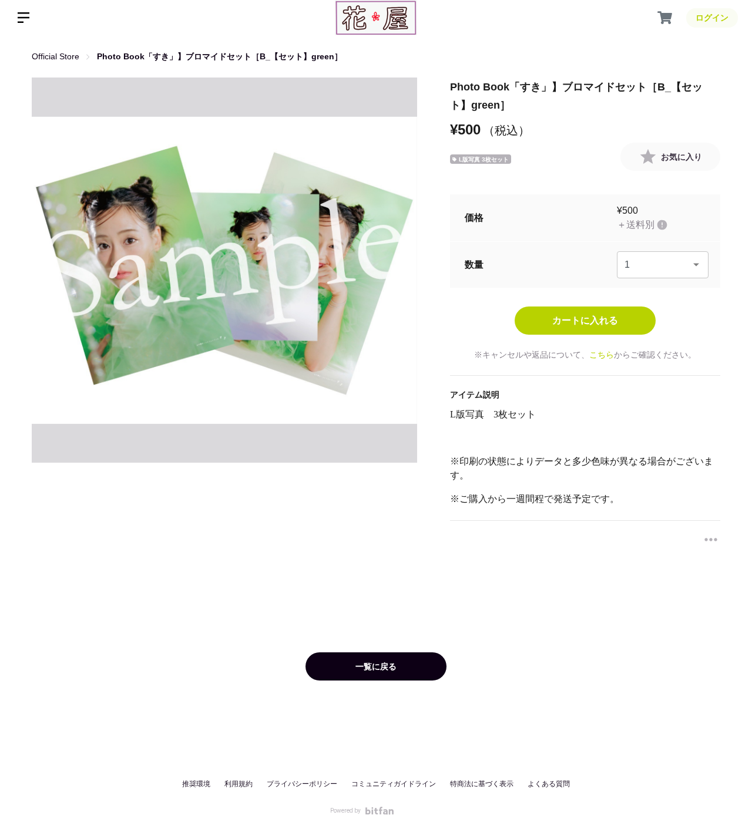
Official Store (55, 56)
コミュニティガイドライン (393, 784)
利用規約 (238, 784)
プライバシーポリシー (302, 784)
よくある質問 (549, 783)
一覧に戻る (376, 666)
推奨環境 (196, 784)
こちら (601, 354)
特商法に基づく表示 (481, 784)
